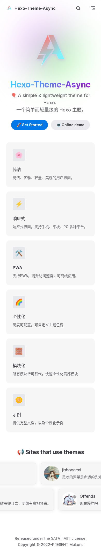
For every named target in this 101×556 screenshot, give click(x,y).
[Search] (78, 8)
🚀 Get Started (29, 125)
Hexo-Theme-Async (35, 8)
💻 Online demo (70, 125)
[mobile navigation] (92, 8)
